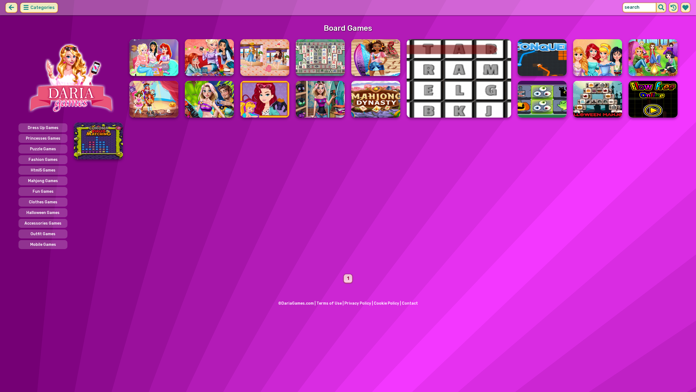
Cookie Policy (386, 303)
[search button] (661, 8)
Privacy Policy (357, 303)
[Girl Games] (70, 78)
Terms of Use (329, 303)
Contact (410, 303)
